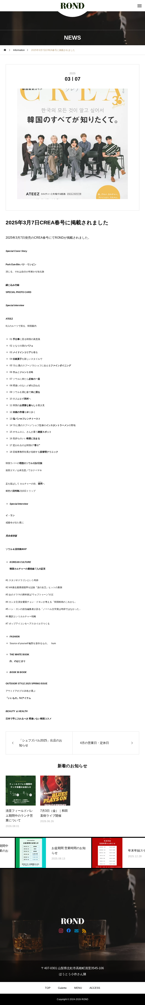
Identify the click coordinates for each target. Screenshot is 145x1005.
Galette (62, 987)
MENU (78, 987)
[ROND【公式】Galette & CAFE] (72, 5)
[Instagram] (61, 930)
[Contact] (76, 930)
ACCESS (94, 987)
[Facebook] (68, 930)
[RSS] (84, 930)
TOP (47, 987)
